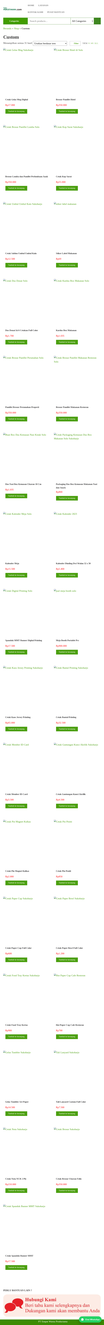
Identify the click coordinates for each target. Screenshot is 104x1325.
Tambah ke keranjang (16, 111)
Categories (14, 21)
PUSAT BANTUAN (55, 12)
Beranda (7, 28)
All (96, 43)
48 (92, 43)
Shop (16, 28)
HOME (31, 5)
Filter (76, 43)
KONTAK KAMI (35, 12)
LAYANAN (43, 5)
